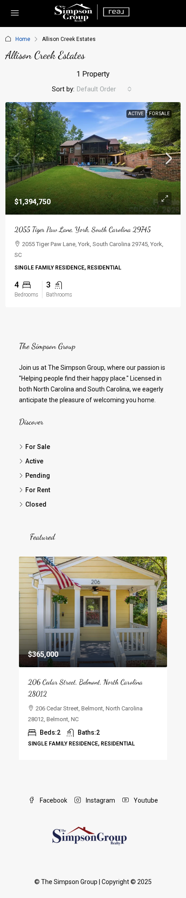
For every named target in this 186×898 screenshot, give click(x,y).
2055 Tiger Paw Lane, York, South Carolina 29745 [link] (82, 229)
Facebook (52, 800)
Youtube (145, 800)
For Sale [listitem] (37, 446)
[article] (93, 658)
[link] (93, 158)
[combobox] (104, 89)
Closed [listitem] (35, 504)
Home (22, 39)
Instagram (99, 800)
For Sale (159, 113)
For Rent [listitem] (37, 490)
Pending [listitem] (37, 475)
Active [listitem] (34, 461)
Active (136, 113)
